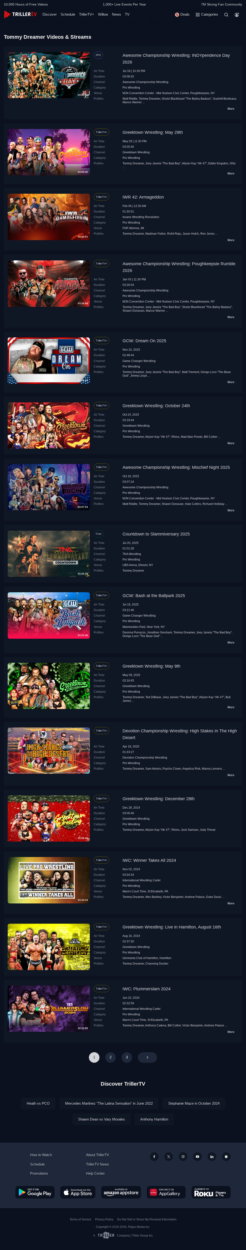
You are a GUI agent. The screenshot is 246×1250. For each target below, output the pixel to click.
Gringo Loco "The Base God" (141, 636)
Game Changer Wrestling (139, 361)
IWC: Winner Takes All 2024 (149, 860)
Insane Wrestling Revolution (141, 217)
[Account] (237, 14)
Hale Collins (193, 504)
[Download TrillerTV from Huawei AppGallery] (166, 1192)
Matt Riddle (130, 98)
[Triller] (226, 1156)
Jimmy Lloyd (138, 375)
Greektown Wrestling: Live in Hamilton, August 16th (172, 927)
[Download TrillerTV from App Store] (77, 1192)
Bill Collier (210, 436)
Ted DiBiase (153, 697)
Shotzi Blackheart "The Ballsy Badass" (186, 98)
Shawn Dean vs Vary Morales (101, 1119)
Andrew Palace (195, 897)
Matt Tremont (190, 372)
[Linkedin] (212, 1156)
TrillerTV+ (86, 14)
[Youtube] (197, 1156)
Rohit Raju (174, 233)
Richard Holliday (213, 504)
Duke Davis (213, 897)
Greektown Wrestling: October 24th (156, 405)
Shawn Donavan (133, 310)
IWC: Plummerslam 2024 (147, 988)
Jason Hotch (191, 233)
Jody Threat (207, 829)
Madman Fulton (155, 233)
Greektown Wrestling (136, 152)
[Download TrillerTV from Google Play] (35, 1192)
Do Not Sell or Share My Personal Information (147, 1219)
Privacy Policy (104, 1219)
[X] (168, 1156)
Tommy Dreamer (149, 98)
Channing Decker (156, 963)
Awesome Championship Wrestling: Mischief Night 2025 (176, 467)
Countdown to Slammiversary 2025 (156, 534)
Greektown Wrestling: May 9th (151, 666)
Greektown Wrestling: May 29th (153, 132)
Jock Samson (189, 829)
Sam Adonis (153, 768)
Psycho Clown (171, 768)
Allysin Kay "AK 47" (194, 163)
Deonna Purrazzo (134, 632)
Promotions (39, 1173)
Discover (50, 14)
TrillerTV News (97, 1164)
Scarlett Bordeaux (224, 98)
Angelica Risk (191, 768)
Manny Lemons (212, 768)
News (116, 14)
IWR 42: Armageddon (143, 197)
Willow (103, 14)
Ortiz (233, 163)
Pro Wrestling (131, 87)
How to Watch (41, 1155)
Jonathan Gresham (159, 632)
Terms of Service (80, 1219)
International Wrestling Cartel (141, 880)
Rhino (175, 436)
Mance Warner (132, 102)
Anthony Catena (155, 1025)
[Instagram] (183, 1156)
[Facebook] (154, 1156)
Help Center (95, 1173)
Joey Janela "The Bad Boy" (163, 163)
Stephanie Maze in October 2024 (194, 1103)
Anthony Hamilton (154, 1119)
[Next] (147, 1057)
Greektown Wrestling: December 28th (159, 798)
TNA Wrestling (132, 554)
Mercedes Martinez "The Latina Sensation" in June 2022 (109, 1103)
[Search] (226, 14)
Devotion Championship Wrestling (145, 757)
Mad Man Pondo (192, 436)
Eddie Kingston (218, 163)
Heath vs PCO (38, 1103)
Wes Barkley (153, 897)
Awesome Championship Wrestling (145, 82)
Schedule (68, 14)
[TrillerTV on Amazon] (121, 1192)
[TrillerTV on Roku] (211, 1192)
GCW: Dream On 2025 (144, 340)
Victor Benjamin (173, 897)
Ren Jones (207, 233)
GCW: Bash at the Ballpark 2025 (154, 595)
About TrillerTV (97, 1155)
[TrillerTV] (20, 14)
